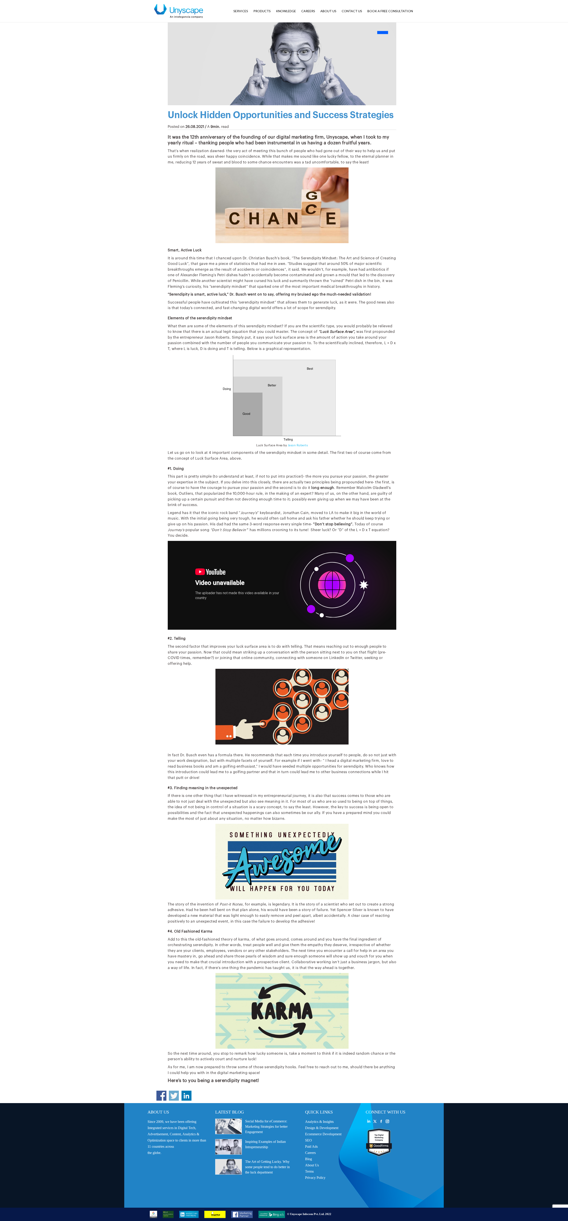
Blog (308, 1159)
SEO (308, 1140)
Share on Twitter (174, 1096)
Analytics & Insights (319, 1122)
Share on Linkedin (186, 1096)
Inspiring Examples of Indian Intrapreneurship (265, 1144)
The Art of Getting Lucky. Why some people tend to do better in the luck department (267, 1167)
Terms (309, 1171)
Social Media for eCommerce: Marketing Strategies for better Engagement (266, 1126)
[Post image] (228, 1126)
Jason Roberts (298, 445)
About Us (312, 1165)
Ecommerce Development (323, 1134)
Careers (310, 1153)
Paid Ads (311, 1146)
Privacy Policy (315, 1177)
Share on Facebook (161, 1096)
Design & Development (321, 1128)
